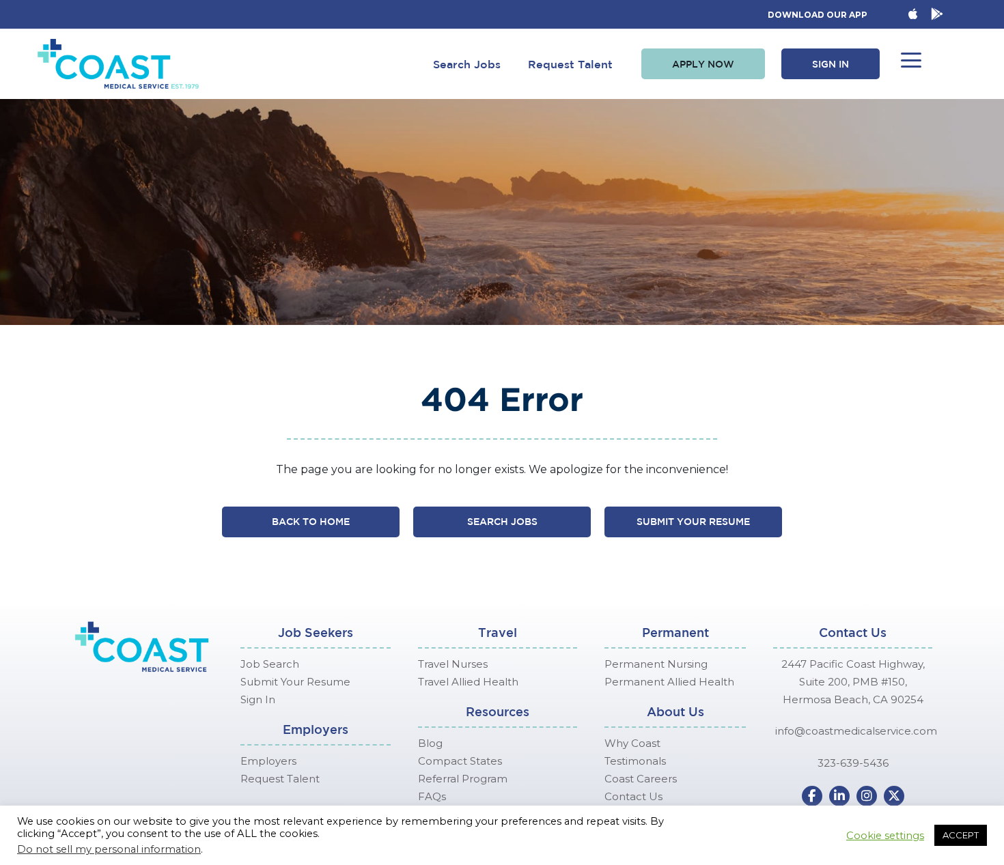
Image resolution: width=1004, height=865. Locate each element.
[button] (703, 64)
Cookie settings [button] (885, 835)
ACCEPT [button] (961, 834)
